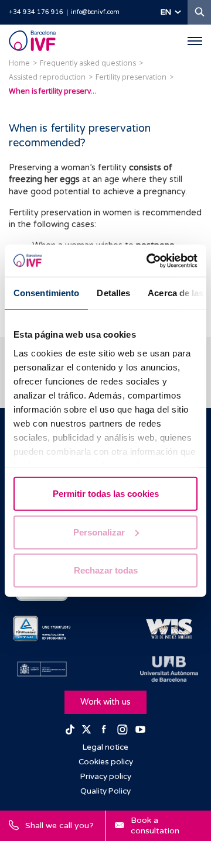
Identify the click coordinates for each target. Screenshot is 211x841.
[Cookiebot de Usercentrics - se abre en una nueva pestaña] (149, 260)
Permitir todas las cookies (106, 494)
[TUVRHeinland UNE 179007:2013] (42, 628)
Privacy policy (105, 776)
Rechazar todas (106, 570)
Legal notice (105, 747)
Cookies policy (106, 762)
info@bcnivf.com (95, 12)
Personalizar (99, 532)
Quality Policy (105, 791)
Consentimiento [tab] (46, 293)
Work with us (105, 702)
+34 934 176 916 (36, 12)
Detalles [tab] (113, 293)
